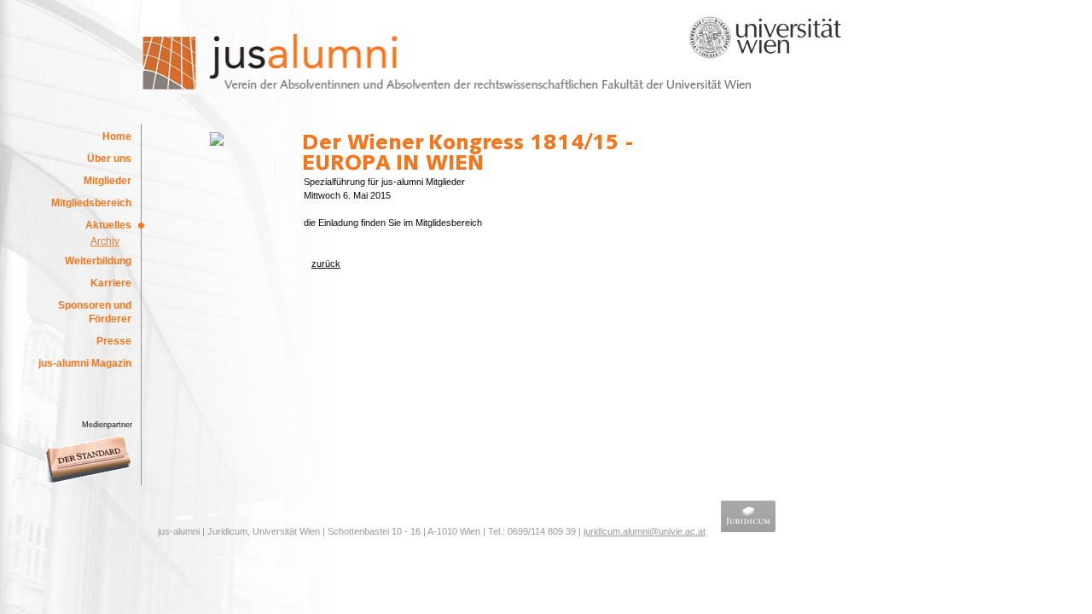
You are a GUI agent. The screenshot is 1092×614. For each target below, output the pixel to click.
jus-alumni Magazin (84, 363)
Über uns (109, 159)
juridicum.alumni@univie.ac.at (645, 531)
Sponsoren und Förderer (94, 312)
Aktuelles (108, 225)
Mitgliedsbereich (91, 203)
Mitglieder (107, 181)
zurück (325, 263)
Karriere (110, 283)
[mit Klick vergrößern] (217, 142)
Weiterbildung (98, 261)
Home (116, 136)
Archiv (104, 241)
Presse (113, 341)
